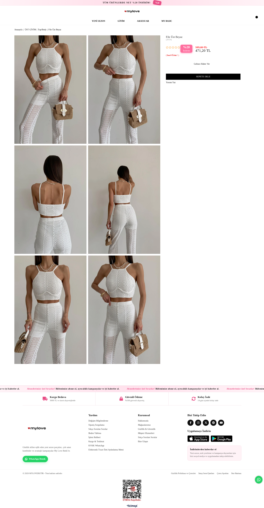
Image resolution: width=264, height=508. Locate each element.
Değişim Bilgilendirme (98, 421)
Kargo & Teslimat (96, 441)
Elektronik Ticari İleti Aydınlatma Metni (106, 450)
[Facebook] (190, 423)
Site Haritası (236, 473)
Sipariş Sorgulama (96, 425)
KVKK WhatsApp (96, 445)
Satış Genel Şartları (206, 473)
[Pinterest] (213, 423)
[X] (206, 423)
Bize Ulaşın (143, 441)
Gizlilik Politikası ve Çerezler (183, 473)
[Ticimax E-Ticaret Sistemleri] (132, 507)
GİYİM (121, 21)
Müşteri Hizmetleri (146, 433)
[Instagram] (198, 423)
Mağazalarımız (144, 425)
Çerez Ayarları (223, 473)
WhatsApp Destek (37, 459)
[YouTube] (221, 423)
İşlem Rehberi (94, 437)
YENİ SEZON (98, 21)
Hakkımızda (143, 421)
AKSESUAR (143, 21)
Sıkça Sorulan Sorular (98, 429)
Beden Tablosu (94, 433)
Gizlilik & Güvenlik (146, 429)
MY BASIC (166, 21)
